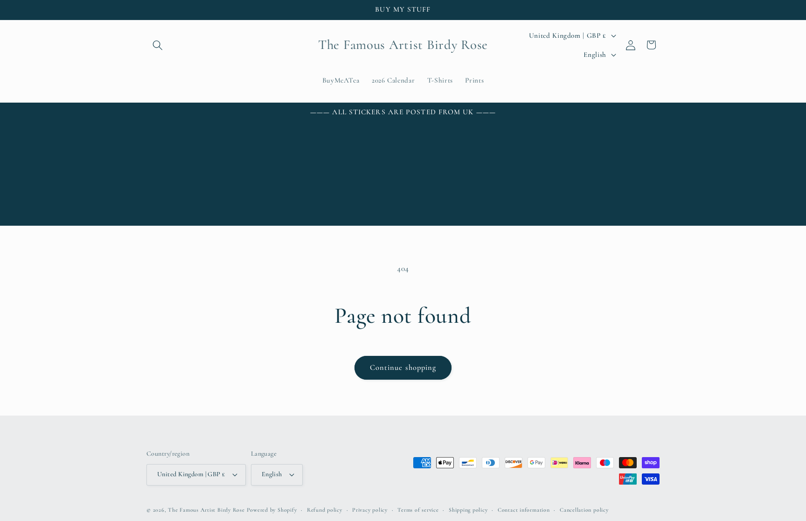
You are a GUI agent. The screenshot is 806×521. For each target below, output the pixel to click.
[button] (157, 45)
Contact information (524, 510)
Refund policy (324, 510)
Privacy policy (370, 510)
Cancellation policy (584, 510)
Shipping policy (468, 510)
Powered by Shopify (272, 510)
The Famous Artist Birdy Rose (206, 510)
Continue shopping (403, 367)
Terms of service (417, 510)
